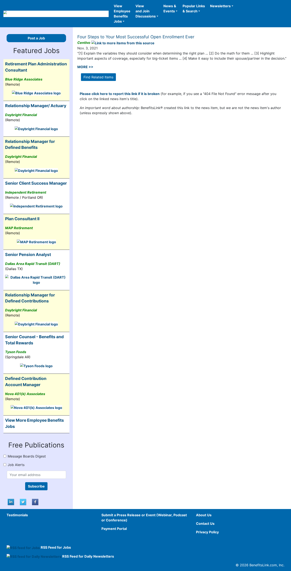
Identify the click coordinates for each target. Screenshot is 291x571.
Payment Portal (114, 528)
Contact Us (205, 523)
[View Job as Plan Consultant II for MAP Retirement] (36, 241)
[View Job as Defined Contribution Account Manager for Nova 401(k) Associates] (36, 407)
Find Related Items (98, 77)
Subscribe (36, 486)
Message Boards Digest (27, 456)
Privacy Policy (207, 532)
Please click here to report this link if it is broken (120, 94)
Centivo (83, 42)
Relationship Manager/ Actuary (35, 105)
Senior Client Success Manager (36, 183)
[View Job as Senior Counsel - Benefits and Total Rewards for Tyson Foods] (36, 365)
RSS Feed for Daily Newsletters (88, 556)
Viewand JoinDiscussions (145, 11)
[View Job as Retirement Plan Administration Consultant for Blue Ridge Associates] (36, 93)
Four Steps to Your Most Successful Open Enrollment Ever (135, 36)
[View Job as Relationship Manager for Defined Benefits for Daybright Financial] (36, 170)
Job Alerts (16, 465)
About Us (204, 515)
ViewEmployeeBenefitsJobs (122, 13)
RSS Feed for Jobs (56, 547)
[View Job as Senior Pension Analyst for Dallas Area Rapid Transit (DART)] (36, 279)
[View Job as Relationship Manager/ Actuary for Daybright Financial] (36, 128)
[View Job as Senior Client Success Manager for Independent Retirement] (36, 206)
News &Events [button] (169, 8)
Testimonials (17, 515)
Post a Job (36, 38)
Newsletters (220, 6)
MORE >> (85, 67)
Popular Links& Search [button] (194, 8)
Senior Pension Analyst (28, 254)
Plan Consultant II (22, 218)
